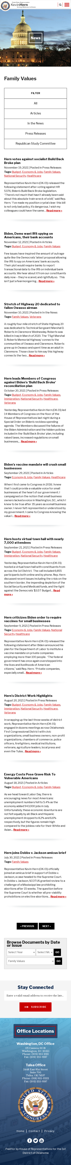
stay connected (35, 987)
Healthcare (34, 175)
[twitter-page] (35, 1140)
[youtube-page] (41, 1140)
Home (21, 1131)
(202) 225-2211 (40, 1054)
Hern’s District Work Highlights (28, 696)
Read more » (54, 210)
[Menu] (66, 4)
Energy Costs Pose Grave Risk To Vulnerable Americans (29, 776)
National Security (15, 175)
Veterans (35, 316)
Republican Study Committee (35, 143)
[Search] (60, 4)
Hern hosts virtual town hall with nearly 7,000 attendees (34, 541)
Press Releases (35, 133)
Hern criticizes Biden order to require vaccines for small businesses (32, 619)
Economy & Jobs (32, 171)
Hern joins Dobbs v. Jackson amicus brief (35, 853)
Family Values (52, 171)
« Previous (27, 926)
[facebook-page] (29, 1140)
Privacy (49, 1131)
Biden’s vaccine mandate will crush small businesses (35, 466)
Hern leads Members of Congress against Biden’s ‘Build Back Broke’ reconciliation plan (30, 382)
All (35, 103)
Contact (34, 1131)
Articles (35, 113)
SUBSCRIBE (38, 1006)
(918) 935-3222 (40, 1078)
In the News (35, 123)
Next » (46, 926)
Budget (16, 171)
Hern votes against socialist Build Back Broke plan (34, 161)
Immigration (12, 398)
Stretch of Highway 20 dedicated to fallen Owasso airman (32, 306)
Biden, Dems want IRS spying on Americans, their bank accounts (28, 235)
